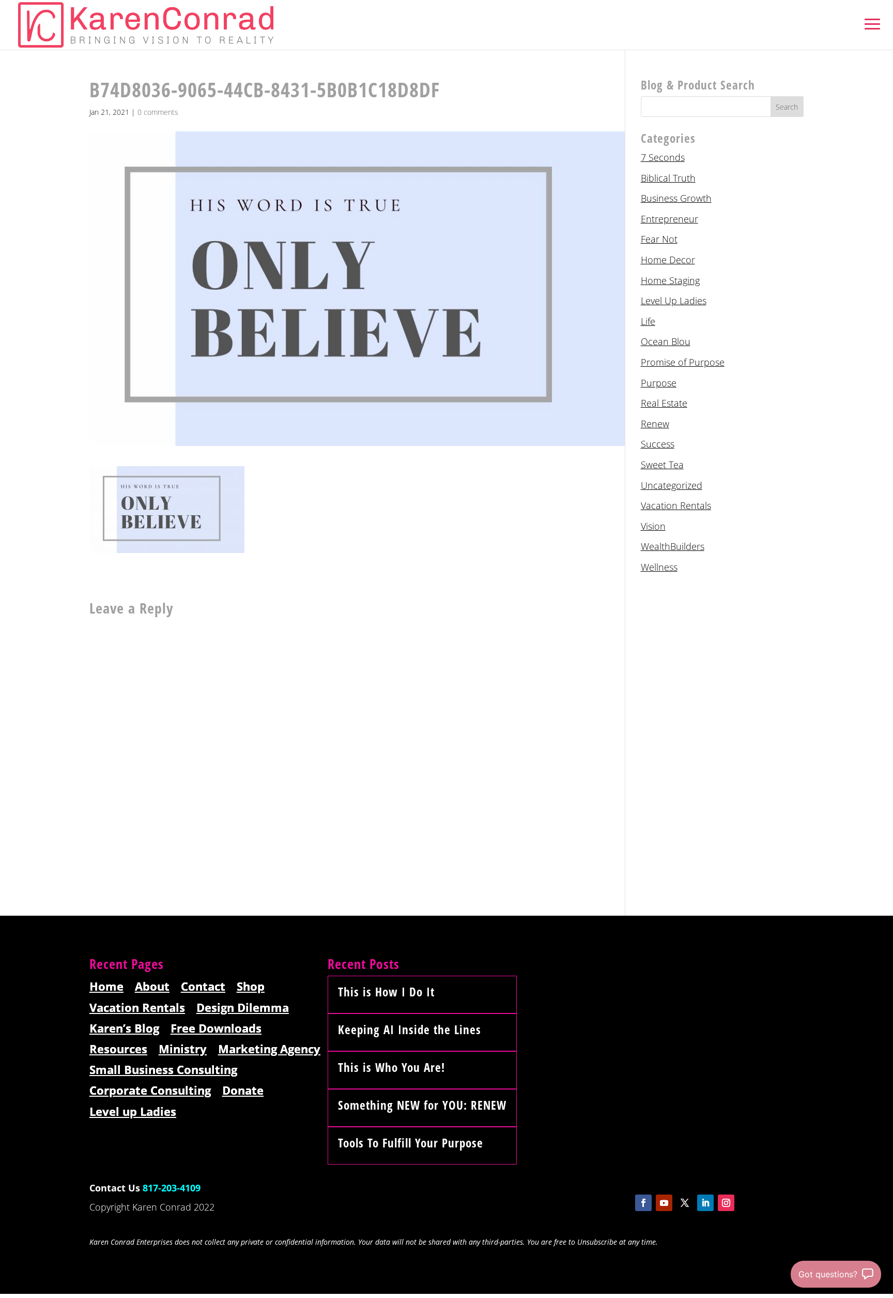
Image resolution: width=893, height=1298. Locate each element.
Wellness (659, 567)
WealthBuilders (672, 546)
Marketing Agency (269, 1049)
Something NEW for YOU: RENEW (422, 1105)
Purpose (658, 383)
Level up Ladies (132, 1112)
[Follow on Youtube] (664, 1203)
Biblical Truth (668, 178)
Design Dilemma (242, 1008)
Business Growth (676, 198)
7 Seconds (663, 157)
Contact (203, 987)
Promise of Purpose (683, 362)
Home (106, 987)
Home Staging (670, 280)
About (152, 987)
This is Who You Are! (391, 1067)
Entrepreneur (669, 219)
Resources (118, 1049)
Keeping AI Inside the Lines (409, 1029)
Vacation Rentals (676, 505)
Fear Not (659, 239)
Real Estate (664, 403)
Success (657, 444)
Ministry (183, 1049)
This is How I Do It (386, 991)
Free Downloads (216, 1029)
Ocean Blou (665, 341)
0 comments (157, 112)
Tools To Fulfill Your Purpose (410, 1143)
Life (648, 321)
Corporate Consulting (150, 1091)
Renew (655, 423)
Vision (653, 526)
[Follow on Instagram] (726, 1203)
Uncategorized (671, 485)
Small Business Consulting (163, 1070)
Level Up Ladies (673, 300)
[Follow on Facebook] (643, 1203)
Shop (251, 987)
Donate (243, 1091)
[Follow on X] (684, 1203)
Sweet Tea (662, 464)
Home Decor (668, 259)
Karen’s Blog (124, 1029)
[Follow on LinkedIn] (705, 1203)
